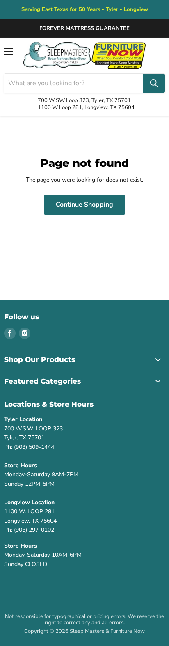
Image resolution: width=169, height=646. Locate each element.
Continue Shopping (84, 204)
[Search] (154, 83)
